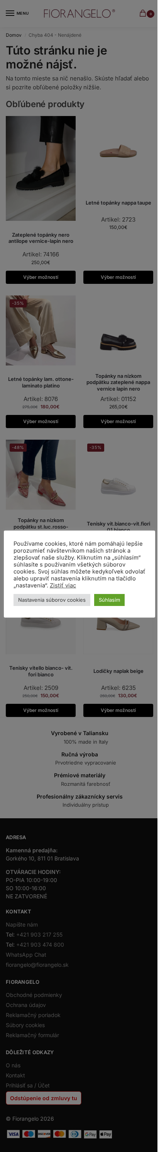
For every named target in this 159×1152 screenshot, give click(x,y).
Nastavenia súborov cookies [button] (52, 600)
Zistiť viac (63, 585)
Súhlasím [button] (109, 600)
